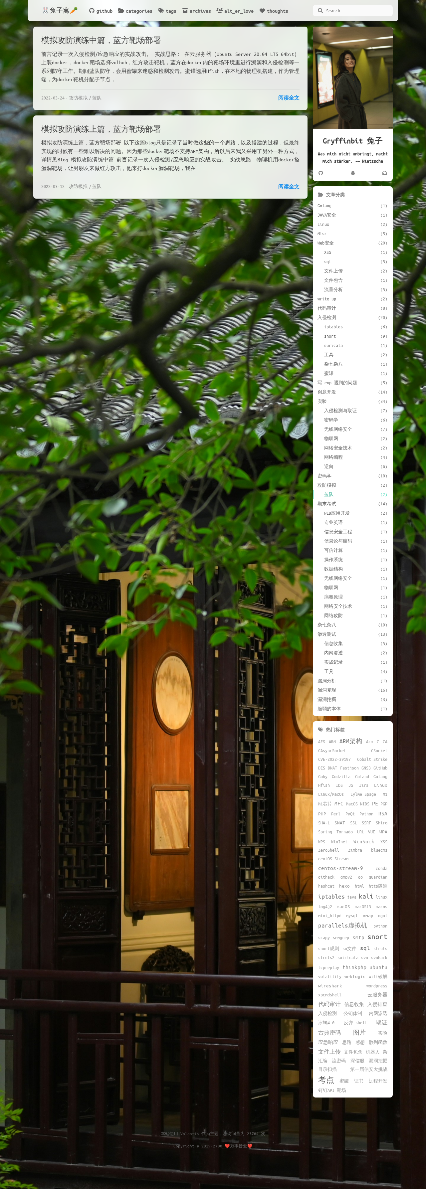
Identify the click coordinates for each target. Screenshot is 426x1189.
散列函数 (378, 1042)
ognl (382, 915)
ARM (332, 741)
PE (375, 803)
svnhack (379, 957)
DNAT (332, 767)
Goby (322, 776)
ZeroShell (328, 850)
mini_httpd (329, 915)
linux (381, 897)
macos (381, 906)
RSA (382, 813)
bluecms (379, 850)
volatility (329, 976)
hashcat (326, 886)
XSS (383, 841)
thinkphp (354, 967)
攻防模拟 (78, 97)
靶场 (341, 1090)
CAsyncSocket (332, 750)
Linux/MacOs (331, 794)
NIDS (364, 803)
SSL (353, 822)
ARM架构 (350, 741)
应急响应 (328, 1042)
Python (366, 813)
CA (385, 741)
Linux (380, 785)
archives (200, 11)
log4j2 (325, 906)
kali (366, 896)
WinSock (363, 841)
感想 (360, 1042)
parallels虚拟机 (342, 925)
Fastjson (349, 767)
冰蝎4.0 (326, 1022)
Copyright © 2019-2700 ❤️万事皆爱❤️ (213, 1145)
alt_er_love (239, 11)
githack (326, 877)
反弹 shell (355, 1022)
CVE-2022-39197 (334, 759)
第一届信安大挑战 (368, 1069)
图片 (359, 1032)
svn (364, 957)
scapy (324, 937)
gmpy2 (346, 877)
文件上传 (329, 1051)
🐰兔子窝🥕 (59, 11)
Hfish (324, 785)
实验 (382, 1033)
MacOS (352, 803)
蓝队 (97, 97)
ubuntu (378, 967)
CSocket (379, 750)
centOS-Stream (333, 858)
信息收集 (354, 1004)
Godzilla (341, 776)
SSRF (366, 822)
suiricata (347, 957)
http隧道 (378, 886)
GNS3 (366, 767)
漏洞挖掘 (378, 1060)
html (359, 886)
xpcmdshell (329, 994)
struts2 (326, 957)
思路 (346, 1042)
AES (321, 741)
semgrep (341, 937)
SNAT (339, 822)
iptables (331, 896)
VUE (371, 831)
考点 (326, 1080)
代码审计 (329, 1004)
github (104, 11)
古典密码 (329, 1032)
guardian (378, 877)
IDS (339, 785)
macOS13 (363, 906)
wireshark (330, 985)
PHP (322, 813)
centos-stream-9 (340, 868)
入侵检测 (327, 1013)
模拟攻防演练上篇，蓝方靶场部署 (101, 129)
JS (350, 785)
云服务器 (377, 994)
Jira (363, 785)
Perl (335, 813)
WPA (383, 831)
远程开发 (378, 1081)
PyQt (350, 813)
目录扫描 (327, 1069)
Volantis (189, 1133)
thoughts (277, 11)
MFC (338, 803)
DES (321, 767)
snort (377, 936)
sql (365, 947)
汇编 (322, 1060)
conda (381, 868)
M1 (385, 794)
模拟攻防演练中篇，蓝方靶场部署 (101, 40)
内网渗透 (378, 1013)
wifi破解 (378, 976)
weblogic (355, 976)
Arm (369, 741)
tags (171, 11)
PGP (383, 803)
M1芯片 (325, 803)
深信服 (357, 1060)
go (360, 877)
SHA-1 (324, 822)
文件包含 (353, 1052)
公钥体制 (352, 1013)
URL (360, 831)
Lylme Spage (363, 794)
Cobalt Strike (372, 759)
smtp (358, 937)
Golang (380, 776)
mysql (352, 915)
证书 (358, 1081)
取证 (381, 1022)
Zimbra (355, 850)
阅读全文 (289, 97)
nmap (368, 915)
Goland (362, 776)
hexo (344, 886)
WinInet (339, 841)
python (380, 926)
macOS (343, 906)
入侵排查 (377, 1004)
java (351, 897)
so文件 (349, 948)
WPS (321, 841)
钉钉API (326, 1090)
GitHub (380, 767)
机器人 (373, 1052)
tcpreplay (328, 967)
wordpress (376, 985)
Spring (325, 831)
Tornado (344, 831)
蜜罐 (344, 1081)
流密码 (339, 1060)
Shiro (381, 822)
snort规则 (328, 948)
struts (380, 948)
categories (139, 11)
